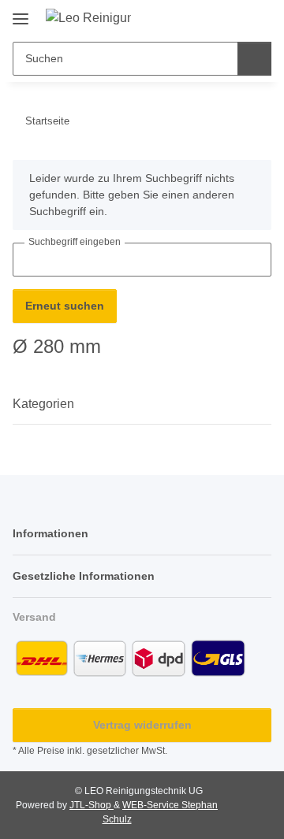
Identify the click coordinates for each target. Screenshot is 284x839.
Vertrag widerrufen (142, 724)
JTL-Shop (91, 805)
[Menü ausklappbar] (20, 13)
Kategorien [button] (43, 403)
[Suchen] (254, 59)
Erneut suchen (64, 305)
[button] (209, 17)
